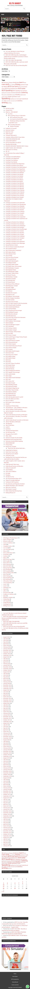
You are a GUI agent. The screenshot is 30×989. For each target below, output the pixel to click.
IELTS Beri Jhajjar (10, 287)
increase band (14, 92)
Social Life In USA (10, 455)
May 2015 (5, 842)
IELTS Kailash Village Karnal (12, 388)
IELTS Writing (6, 579)
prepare (13, 94)
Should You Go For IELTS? (12, 453)
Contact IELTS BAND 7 (11, 140)
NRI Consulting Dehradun (14, 124)
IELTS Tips (5, 574)
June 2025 (6, 660)
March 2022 (6, 711)
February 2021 (7, 733)
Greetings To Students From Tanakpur (15, 238)
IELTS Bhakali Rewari (11, 289)
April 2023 (5, 695)
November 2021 (7, 718)
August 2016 (6, 817)
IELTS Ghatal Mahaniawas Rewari (14, 345)
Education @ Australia (11, 144)
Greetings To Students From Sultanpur (15, 236)
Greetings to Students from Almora (14, 165)
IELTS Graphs (6, 561)
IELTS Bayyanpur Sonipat (12, 285)
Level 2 (5, 585)
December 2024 (7, 666)
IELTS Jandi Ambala (10, 374)
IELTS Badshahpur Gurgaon (12, 268)
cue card (5, 84)
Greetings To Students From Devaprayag (16, 204)
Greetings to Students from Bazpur (14, 181)
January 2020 (6, 749)
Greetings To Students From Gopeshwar (15, 216)
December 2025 (7, 650)
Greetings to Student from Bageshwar (15, 163)
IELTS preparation (7, 567)
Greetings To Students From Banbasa (15, 172)
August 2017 (6, 797)
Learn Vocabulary (7, 582)
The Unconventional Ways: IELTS (13, 478)
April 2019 (5, 764)
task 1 (3, 100)
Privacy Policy (9, 444)
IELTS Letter (21, 88)
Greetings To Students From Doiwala (15, 209)
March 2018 (6, 786)
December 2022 (7, 698)
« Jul (3, 891)
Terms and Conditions (11, 471)
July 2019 (5, 759)
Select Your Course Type (12, 452)
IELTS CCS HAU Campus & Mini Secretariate (16, 303)
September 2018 (7, 776)
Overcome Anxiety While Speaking (14, 441)
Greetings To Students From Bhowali (15, 188)
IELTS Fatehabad (10, 326)
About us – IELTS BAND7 (12, 112)
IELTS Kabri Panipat (10, 382)
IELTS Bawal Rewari (10, 282)
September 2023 (7, 688)
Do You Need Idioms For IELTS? (13, 142)
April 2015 (5, 844)
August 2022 (6, 703)
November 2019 (7, 753)
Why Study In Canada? (11, 489)
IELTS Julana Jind (10, 381)
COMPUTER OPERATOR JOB (13, 139)
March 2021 (6, 731)
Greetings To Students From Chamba (15, 195)
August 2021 (6, 723)
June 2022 (6, 706)
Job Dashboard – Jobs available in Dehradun (16, 407)
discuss (10, 84)
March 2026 (6, 645)
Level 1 (5, 584)
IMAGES (8, 404)
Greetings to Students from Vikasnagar (15, 243)
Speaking (6, 98)
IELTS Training (6, 576)
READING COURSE (8, 597)
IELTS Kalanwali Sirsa (11, 393)
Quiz (4, 595)
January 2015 (6, 845)
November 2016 (7, 812)
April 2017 (5, 804)
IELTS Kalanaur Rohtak (11, 391)
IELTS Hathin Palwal (10, 356)
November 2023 (7, 686)
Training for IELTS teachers (12, 482)
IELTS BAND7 (15, 3)
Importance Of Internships (12, 405)
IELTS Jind (8, 379)
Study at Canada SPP (11, 467)
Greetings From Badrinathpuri (13, 156)
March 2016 (6, 825)
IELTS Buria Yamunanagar (12, 301)
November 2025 (7, 652)
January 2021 (6, 734)
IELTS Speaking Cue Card (19, 90)
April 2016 (5, 824)
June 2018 (6, 781)
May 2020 (5, 743)
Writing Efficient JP (10, 492)
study (20, 98)
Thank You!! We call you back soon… (17, 448)
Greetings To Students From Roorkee (15, 232)
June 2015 (6, 840)
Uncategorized (7, 604)
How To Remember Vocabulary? (13, 250)
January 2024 (6, 683)
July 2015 (5, 839)
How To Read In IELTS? (11, 248)
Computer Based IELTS (11, 135)
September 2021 (7, 721)
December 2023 (7, 685)
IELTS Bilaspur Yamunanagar (12, 296)
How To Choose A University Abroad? (15, 246)
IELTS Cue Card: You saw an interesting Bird (16, 65)
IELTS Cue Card (12, 86)
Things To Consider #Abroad (13, 480)
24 (3, 888)
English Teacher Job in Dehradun (14, 147)
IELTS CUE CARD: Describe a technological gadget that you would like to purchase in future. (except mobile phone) (16, 56)
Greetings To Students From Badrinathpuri (16, 167)
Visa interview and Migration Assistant (15, 483)
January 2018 (6, 789)
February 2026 (7, 647)
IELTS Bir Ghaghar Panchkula (13, 298)
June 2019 (6, 761)
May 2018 (5, 782)
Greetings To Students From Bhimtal (15, 183)
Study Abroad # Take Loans (12, 464)
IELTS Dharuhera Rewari (11, 314)
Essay (17, 84)
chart (25, 82)
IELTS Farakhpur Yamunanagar (13, 321)
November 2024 (7, 668)
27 (15, 888)
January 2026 (6, 648)
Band (18, 82)
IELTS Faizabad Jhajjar (11, 319)
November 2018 (7, 772)
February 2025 (7, 663)
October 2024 (6, 670)
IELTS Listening (7, 564)
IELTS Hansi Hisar (10, 352)
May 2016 (5, 822)
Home (15, 973)
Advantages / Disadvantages (10, 537)
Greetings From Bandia (11, 162)
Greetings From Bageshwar (12, 158)
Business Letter (7, 541)
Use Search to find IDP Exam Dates (18, 119)
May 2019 (5, 763)
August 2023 (6, 690)
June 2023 (6, 691)
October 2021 (6, 719)
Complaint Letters (7, 546)
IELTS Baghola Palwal (11, 269)
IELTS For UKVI (9, 333)
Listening (24, 92)
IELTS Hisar (8, 359)
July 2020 (5, 741)
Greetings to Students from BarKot (14, 177)
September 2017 (7, 796)
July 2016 (5, 819)
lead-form (8, 428)
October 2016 (6, 814)
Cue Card (5, 547)
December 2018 (7, 771)
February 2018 (7, 787)
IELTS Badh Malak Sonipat (12, 264)
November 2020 (7, 738)
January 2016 (6, 829)
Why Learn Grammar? (11, 487)
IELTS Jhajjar (9, 375)
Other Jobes (9, 435)
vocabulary (19, 100)
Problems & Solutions (8, 594)
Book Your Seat (9, 131)
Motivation (6, 587)
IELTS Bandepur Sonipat (11, 276)
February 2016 (7, 827)
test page (8, 473)
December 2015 (7, 830)
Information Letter (7, 581)
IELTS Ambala (9, 255)
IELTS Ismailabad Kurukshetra (13, 370)
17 (3, 886)
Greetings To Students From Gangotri (15, 213)
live (2, 94)
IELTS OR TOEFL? (7, 566)
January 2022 (6, 715)
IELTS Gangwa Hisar (10, 338)
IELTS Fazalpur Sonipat (11, 329)
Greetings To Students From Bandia (14, 174)
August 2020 (6, 739)
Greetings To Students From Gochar (14, 215)
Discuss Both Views (8, 552)
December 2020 (7, 736)
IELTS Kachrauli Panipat (11, 386)
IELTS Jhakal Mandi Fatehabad (13, 377)
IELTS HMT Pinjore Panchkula (13, 363)
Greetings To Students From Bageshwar (15, 170)
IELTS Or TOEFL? (10, 400)
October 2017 (6, 794)
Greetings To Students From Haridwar (15, 223)
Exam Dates (15, 976)
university (12, 100)
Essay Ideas (6, 554)
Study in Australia (14, 126)
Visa (15, 100)
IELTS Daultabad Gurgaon (12, 312)
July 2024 (5, 673)
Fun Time (10, 113)
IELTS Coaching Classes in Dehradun (16, 115)
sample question (4, 96)
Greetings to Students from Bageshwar (15, 169)
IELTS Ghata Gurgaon (11, 344)
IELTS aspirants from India (16, 117)
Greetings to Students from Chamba (15, 197)
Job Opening (9, 423)
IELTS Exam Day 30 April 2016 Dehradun (15, 317)
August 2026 (6, 637)
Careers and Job (15, 984)
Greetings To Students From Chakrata (15, 190)
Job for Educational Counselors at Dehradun (16, 414)
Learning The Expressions (12, 430)
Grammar (5, 556)
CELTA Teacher (9, 133)
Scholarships (6, 599)
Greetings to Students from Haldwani (15, 222)
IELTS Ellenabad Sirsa (11, 315)
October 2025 (6, 653)
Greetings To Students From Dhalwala (15, 206)
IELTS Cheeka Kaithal (11, 308)
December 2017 (7, 791)
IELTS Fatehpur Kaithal (11, 328)
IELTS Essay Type (7, 559)
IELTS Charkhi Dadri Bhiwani (12, 306)
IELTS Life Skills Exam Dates (12, 398)
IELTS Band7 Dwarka (10, 275)
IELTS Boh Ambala (10, 299)
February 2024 (7, 681)
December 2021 (7, 716)
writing (5, 102)
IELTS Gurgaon (9, 349)
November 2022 (7, 700)
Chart (4, 544)
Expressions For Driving (11, 149)
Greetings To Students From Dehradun (15, 202)
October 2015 (6, 834)
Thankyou (8, 475)
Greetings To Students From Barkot (14, 176)
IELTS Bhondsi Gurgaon (11, 292)
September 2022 (7, 701)
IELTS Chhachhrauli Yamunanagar (14, 310)
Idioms (5, 86)
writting (9, 102)
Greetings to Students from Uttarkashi (15, 241)
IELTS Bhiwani (9, 291)
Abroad (4, 82)
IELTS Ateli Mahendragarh (12, 261)
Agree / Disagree (9, 82)
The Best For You (10, 476)
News (4, 589)
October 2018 (6, 774)
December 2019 (7, 751)
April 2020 (5, 744)
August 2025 (6, 657)
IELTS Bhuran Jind (10, 294)
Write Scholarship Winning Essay (14, 490)
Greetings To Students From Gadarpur (15, 211)
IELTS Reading (6, 569)
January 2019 (6, 769)
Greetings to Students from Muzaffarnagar (16, 229)
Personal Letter (7, 592)
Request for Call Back (11, 446)
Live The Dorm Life (10, 432)
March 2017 (6, 806)
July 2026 (5, 638)
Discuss (5, 551)
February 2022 (7, 713)
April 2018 (5, 784)
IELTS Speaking (7, 90)
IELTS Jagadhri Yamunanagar (13, 372)
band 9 (21, 82)
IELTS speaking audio (8, 572)
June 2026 (6, 640)
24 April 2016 (9, 110)
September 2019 (7, 756)
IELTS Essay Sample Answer (11, 88)
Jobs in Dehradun (10, 425)
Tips (5, 100)
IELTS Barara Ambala (11, 278)
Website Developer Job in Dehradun (15, 485)
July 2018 (5, 779)
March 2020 (6, 746)
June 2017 (6, 801)
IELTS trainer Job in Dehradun (13, 402)
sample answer (23, 94)
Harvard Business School (12, 245)
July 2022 (5, 705)
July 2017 (5, 799)
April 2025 (5, 662)
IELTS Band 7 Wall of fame (12, 273)
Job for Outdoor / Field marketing (14, 409)
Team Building (9, 469)
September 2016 (7, 816)
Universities (8, 100)
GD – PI (7, 151)
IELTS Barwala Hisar (10, 280)
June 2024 (6, 675)
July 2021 (5, 724)
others (4, 590)
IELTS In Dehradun (10, 367)
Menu (2, 14)
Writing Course (7, 605)
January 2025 (6, 665)
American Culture (10, 130)
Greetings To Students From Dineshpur (15, 207)
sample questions (12, 96)
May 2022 (5, 708)
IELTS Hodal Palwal (10, 365)
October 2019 (6, 754)
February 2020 (7, 748)
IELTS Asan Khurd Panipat (12, 257)
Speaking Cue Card (14, 98)
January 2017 (6, 809)
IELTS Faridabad (9, 322)
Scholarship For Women (11, 450)
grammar (22, 84)
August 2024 (6, 671)
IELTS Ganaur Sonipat (11, 335)
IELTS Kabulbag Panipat (11, 384)
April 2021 (5, 729)
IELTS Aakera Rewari (11, 252)
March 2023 (6, 696)
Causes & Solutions (8, 542)
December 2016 (7, 811)
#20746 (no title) (10, 108)
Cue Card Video (7, 549)
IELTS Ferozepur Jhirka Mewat (13, 331)
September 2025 (7, 655)
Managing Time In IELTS (11, 434)
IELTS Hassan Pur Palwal (11, 354)
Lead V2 (8, 427)
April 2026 (5, 643)
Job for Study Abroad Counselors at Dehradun (17, 420)
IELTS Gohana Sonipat (11, 347)
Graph (26, 84)
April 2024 (5, 678)
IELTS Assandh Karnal (11, 259)
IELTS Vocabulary (7, 577)
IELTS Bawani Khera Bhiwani (12, 284)
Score (18, 96)
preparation (9, 94)
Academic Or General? (11, 128)
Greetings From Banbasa (12, 160)
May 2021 (5, 728)
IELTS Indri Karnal (10, 368)
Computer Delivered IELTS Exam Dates (15, 137)
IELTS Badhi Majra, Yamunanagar (14, 266)
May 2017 (5, 802)
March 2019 (6, 766)
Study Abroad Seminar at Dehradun (14, 466)
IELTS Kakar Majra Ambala (12, 390)
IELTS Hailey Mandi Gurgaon (12, 351)
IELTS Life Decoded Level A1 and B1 (14, 397)
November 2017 (7, 792)
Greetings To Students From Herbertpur (15, 225)
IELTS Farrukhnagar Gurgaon (12, 324)
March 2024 (6, 680)
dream (13, 84)
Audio (14, 82)
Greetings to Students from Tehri (14, 239)
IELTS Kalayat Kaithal (11, 395)
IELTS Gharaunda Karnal (11, 342)
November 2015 (7, 832)
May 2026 (5, 642)
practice (5, 94)
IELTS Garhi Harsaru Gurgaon (13, 340)
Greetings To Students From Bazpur (14, 179)
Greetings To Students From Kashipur (15, 227)
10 (3, 885)
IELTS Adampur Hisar (11, 253)
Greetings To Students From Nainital (15, 230)
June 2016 (6, 821)
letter (19, 92)
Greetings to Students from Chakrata (15, 193)
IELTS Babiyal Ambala (11, 262)
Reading (17, 94)
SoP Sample (6, 600)
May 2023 (5, 693)
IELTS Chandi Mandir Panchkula (13, 305)
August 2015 (6, 837)
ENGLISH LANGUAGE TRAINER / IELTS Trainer (17, 146)
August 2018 (6, 777)
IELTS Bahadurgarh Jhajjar (12, 271)
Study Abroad (24, 98)
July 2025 (5, 658)
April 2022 (5, 710)
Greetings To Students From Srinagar (15, 234)
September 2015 (7, 835)
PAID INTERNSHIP (10, 443)
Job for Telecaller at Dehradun (13, 421)
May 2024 (5, 676)
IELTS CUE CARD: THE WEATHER (14, 60)
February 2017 (7, 807)
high (2, 86)
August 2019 (6, 758)
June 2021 (6, 726)
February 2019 (7, 768)
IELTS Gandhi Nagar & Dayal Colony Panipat (16, 337)
